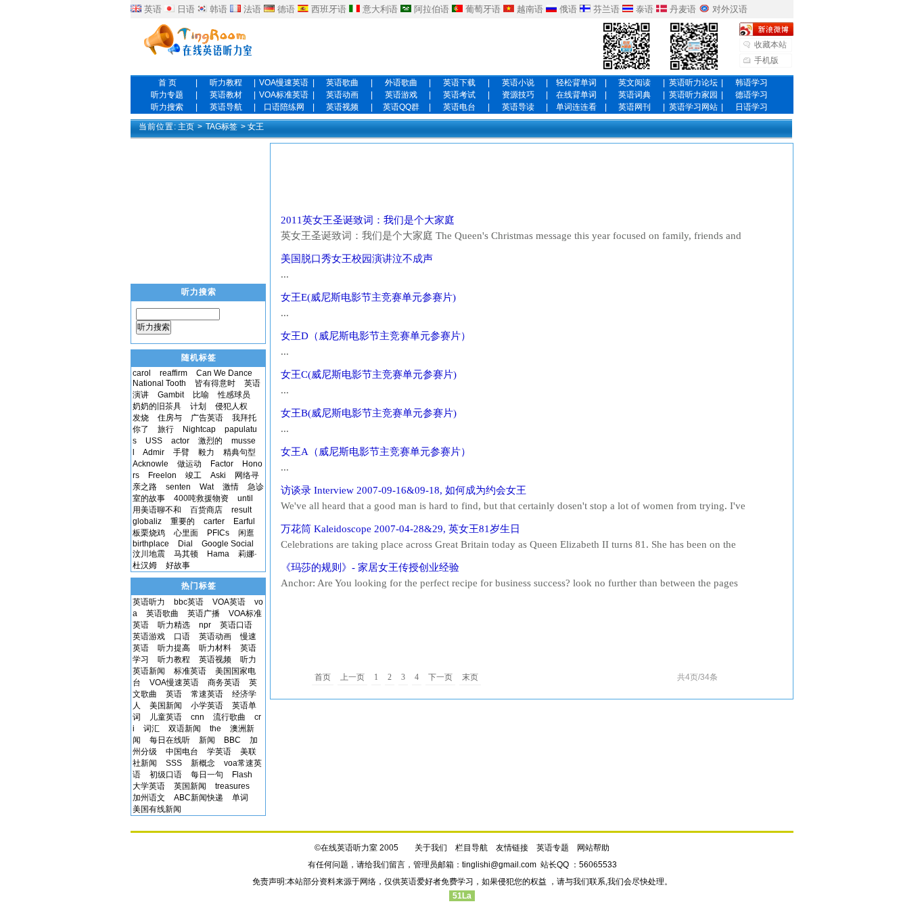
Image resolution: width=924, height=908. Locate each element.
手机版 (766, 60)
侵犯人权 (231, 406)
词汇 (151, 728)
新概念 (203, 763)
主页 (186, 126)
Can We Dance (224, 373)
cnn (197, 717)
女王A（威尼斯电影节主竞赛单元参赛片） (381, 451)
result (241, 510)
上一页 (352, 677)
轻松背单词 (576, 82)
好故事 (178, 565)
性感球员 (234, 394)
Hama (218, 554)
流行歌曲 (229, 717)
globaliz (147, 521)
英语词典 (634, 95)
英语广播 (203, 613)
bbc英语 (189, 602)
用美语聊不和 (157, 510)
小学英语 (207, 705)
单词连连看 (576, 107)
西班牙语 (328, 9)
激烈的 (210, 441)
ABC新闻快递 (198, 797)
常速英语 (207, 694)
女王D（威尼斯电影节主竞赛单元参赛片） (386, 335)
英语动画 (342, 95)
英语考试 (459, 95)
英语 (153, 9)
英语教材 (226, 95)
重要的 (182, 521)
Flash (242, 774)
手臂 (181, 452)
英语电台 (459, 107)
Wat (207, 487)
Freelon (162, 475)
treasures (232, 786)
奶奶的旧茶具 (157, 406)
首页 (323, 677)
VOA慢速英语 (283, 82)
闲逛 (246, 533)
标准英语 (190, 671)
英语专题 (552, 847)
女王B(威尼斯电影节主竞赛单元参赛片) (374, 413)
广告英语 (207, 418)
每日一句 (207, 774)
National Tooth (159, 383)
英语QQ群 (401, 107)
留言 (397, 864)
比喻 (201, 394)
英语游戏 (401, 95)
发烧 (141, 418)
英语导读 (518, 107)
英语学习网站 (693, 107)
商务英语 (224, 682)
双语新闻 (184, 728)
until (249, 498)
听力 (248, 659)
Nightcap (199, 429)
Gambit (171, 394)
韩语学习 (751, 82)
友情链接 (512, 847)
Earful (244, 521)
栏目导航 (471, 847)
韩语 (218, 9)
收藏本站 (770, 44)
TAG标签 (221, 126)
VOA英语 (229, 602)
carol (142, 373)
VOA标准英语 (283, 95)
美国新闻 (165, 705)
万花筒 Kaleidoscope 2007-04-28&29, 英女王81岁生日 (400, 528)
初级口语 (165, 774)
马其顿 (186, 554)
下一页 (440, 677)
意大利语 (380, 9)
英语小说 (518, 82)
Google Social (228, 543)
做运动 (189, 464)
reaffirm (173, 373)
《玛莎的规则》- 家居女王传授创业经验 (370, 567)
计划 (198, 406)
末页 (470, 677)
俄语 (568, 9)
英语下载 (459, 82)
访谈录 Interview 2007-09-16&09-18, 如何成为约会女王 (403, 490)
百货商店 (206, 510)
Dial (185, 543)
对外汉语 (729, 9)
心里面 (186, 533)
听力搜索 (167, 107)
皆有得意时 (215, 383)
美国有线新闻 (157, 809)
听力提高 (174, 648)
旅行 (166, 429)
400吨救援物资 (201, 498)
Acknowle (150, 464)
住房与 (170, 418)
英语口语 (236, 625)
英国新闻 (190, 786)
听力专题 (167, 95)
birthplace (151, 543)
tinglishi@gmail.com (499, 864)
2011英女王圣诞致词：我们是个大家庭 (368, 220)
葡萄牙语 (483, 9)
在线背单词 (576, 95)
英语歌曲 (342, 82)
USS (153, 441)
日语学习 (751, 107)
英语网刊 (634, 107)
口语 (182, 636)
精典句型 (239, 452)
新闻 (207, 740)
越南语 (530, 9)
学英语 (219, 751)
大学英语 (149, 786)
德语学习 (751, 95)
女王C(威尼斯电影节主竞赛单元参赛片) (374, 374)
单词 (240, 797)
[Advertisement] (531, 178)
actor (180, 441)
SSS (174, 763)
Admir (153, 452)
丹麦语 (683, 9)
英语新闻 (149, 671)
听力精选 (174, 625)
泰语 (644, 9)
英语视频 (342, 107)
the (215, 728)
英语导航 (226, 107)
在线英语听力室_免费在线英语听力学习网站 (198, 41)
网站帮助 (593, 847)
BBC (232, 740)
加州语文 (149, 797)
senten (178, 487)
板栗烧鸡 (149, 533)
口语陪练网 (284, 107)
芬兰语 (606, 9)
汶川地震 (149, 554)
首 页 (167, 82)
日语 (186, 9)
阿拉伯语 (431, 9)
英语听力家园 (693, 95)
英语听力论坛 (693, 82)
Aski (218, 475)
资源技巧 (518, 95)
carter (214, 521)
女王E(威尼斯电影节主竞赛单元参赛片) (373, 297)
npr (205, 625)
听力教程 (226, 82)
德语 (286, 9)
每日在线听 (169, 740)
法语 (252, 9)
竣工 (193, 475)
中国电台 (182, 751)
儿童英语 (165, 717)
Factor (221, 464)
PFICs (218, 533)
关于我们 (431, 847)
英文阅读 (634, 82)
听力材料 (215, 648)
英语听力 (149, 602)
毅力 (206, 452)
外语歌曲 (401, 82)
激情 (231, 487)
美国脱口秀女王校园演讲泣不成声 (357, 258)
